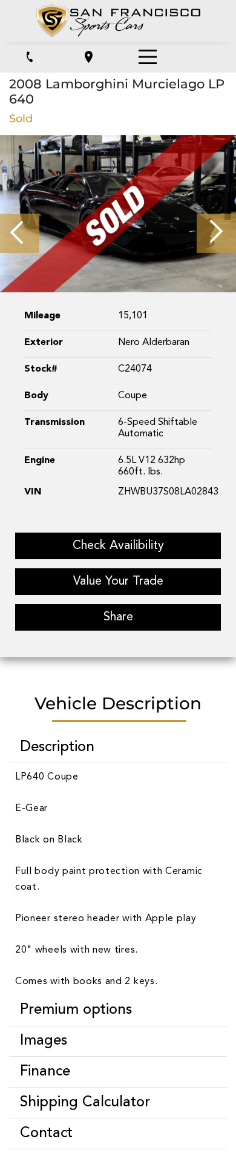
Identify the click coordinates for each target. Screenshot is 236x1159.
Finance (45, 1072)
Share (118, 617)
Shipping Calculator (85, 1102)
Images (43, 1041)
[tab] (118, 747)
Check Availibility (118, 546)
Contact (46, 1133)
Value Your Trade (118, 582)
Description (57, 747)
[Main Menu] (148, 57)
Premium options (76, 1010)
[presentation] (19, 233)
